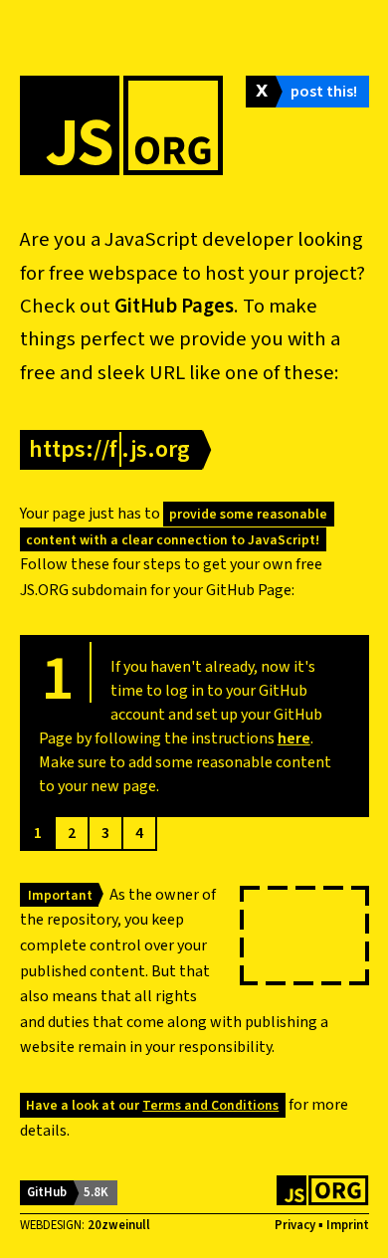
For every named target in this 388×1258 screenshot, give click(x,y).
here (294, 738)
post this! (324, 92)
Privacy (295, 1225)
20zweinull (119, 1225)
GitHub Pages (174, 306)
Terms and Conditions (210, 1105)
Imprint (347, 1225)
